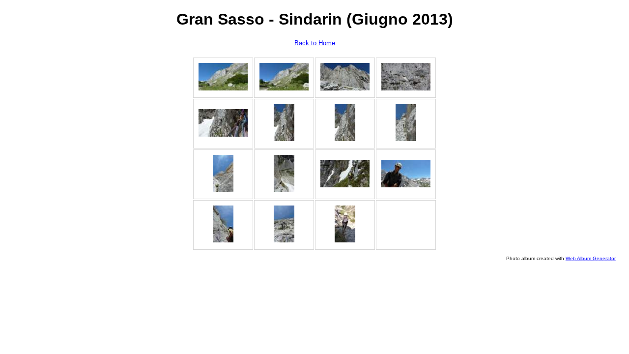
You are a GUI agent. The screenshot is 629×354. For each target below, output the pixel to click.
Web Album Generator (591, 258)
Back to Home (314, 43)
